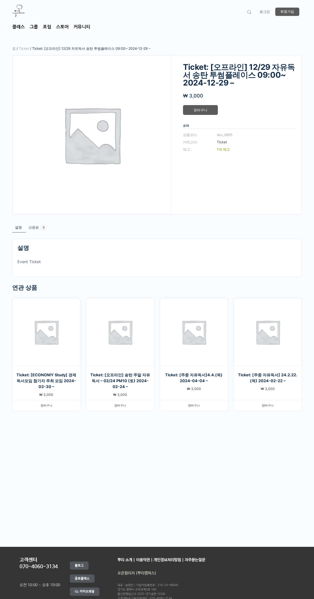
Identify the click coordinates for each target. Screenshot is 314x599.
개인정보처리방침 (167, 560)
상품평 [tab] (36, 227)
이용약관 (143, 560)
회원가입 (287, 11)
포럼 (47, 27)
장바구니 (200, 110)
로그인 (265, 12)
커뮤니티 (82, 27)
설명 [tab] (18, 227)
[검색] (249, 11)
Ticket (24, 48)
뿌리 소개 (125, 560)
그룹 (34, 27)
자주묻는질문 (195, 560)
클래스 (18, 27)
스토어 (62, 27)
